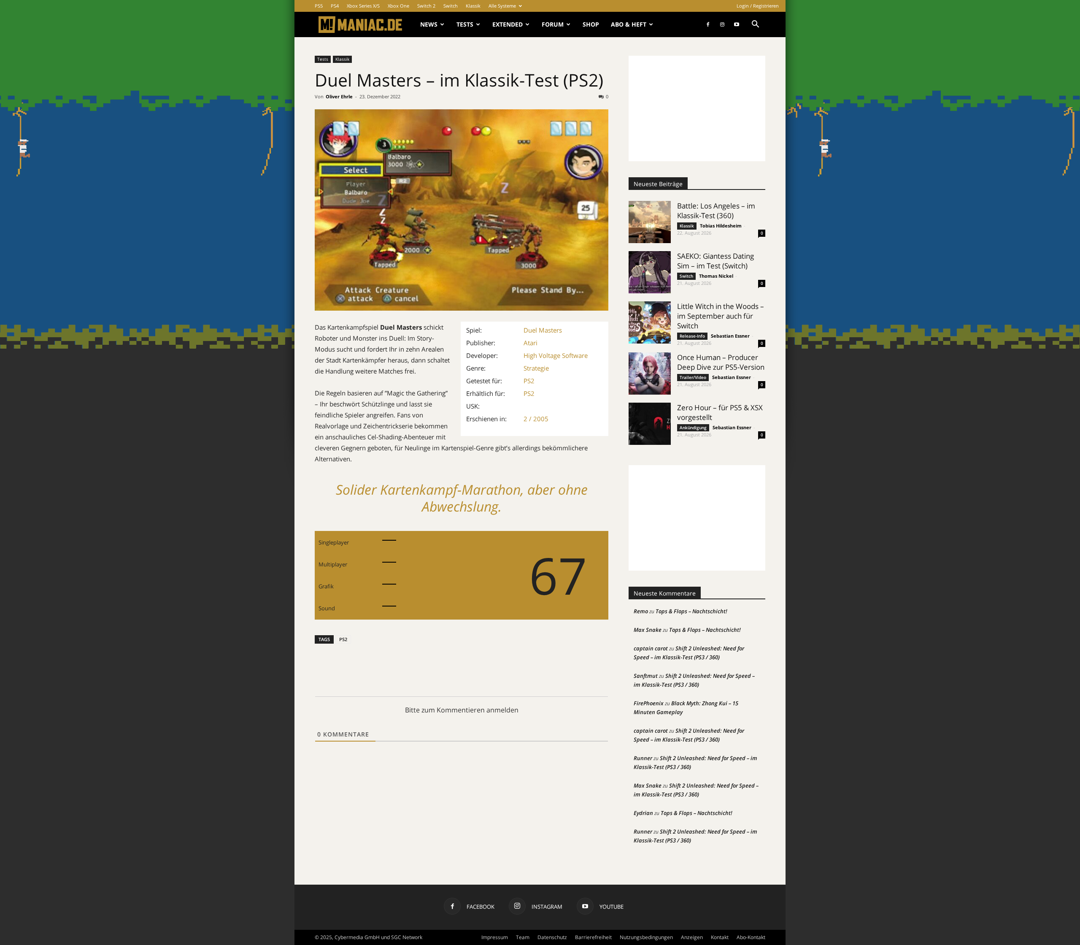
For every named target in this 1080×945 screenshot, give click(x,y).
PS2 (529, 380)
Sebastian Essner (730, 336)
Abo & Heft (628, 24)
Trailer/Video (693, 377)
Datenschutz (552, 937)
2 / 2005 (536, 418)
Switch (450, 6)
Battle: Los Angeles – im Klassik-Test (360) (716, 210)
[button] (755, 25)
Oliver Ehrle (339, 96)
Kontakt (720, 937)
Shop (591, 24)
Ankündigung (693, 428)
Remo (641, 611)
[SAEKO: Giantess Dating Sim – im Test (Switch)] (650, 272)
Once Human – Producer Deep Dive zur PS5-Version (720, 362)
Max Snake (648, 630)
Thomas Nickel (716, 276)
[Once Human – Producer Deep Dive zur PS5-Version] (650, 373)
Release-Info (692, 336)
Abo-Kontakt (751, 937)
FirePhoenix (649, 703)
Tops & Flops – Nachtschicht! (691, 611)
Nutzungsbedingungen (646, 937)
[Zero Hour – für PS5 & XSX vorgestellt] (650, 424)
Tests (464, 24)
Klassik (473, 6)
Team (522, 937)
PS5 (319, 6)
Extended (507, 24)
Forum (553, 24)
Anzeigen (692, 937)
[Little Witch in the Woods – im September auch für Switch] (650, 322)
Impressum (494, 937)
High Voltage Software (556, 355)
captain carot (651, 648)
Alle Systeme (502, 6)
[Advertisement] (697, 108)
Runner (643, 758)
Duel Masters (543, 330)
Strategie (536, 368)
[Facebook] (708, 24)
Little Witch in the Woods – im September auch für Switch (720, 315)
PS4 (335, 6)
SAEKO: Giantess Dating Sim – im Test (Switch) (715, 261)
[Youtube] (736, 24)
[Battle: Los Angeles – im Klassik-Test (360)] (650, 222)
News (428, 24)
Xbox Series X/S (363, 6)
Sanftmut (646, 676)
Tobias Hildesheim (721, 225)
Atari (530, 342)
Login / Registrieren (758, 6)
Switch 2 (426, 6)
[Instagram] (722, 24)
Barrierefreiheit (593, 937)
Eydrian (643, 813)
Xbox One (398, 6)
